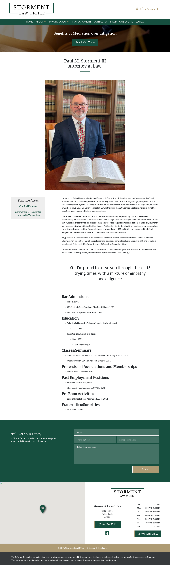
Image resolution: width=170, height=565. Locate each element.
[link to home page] (31, 9)
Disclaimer (103, 548)
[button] (45, 21)
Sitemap (91, 548)
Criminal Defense (28, 206)
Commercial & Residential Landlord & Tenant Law (28, 213)
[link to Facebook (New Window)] (107, 533)
